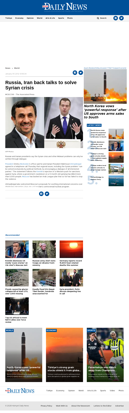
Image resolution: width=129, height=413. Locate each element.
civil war (35, 186)
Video (112, 391)
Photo (70, 18)
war (30, 186)
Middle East (9, 186)
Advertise (119, 406)
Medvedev (24, 164)
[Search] (98, 18)
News (7, 68)
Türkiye (8, 18)
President (9, 164)
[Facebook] (115, 18)
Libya (26, 186)
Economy (19, 18)
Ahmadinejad (75, 164)
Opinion (30, 18)
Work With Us (62, 406)
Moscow (25, 177)
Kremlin (39, 172)
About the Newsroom (80, 406)
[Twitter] (121, 18)
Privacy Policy (46, 406)
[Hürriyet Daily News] (64, 7)
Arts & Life (50, 18)
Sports (61, 18)
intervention (18, 186)
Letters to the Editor (102, 406)
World (39, 18)
